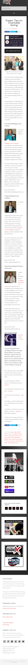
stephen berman (15, 439)
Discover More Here (8, 617)
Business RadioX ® (14, 2)
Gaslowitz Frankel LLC (20, 337)
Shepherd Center (8, 439)
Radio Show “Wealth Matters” (14, 437)
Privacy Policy (6, 624)
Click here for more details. (9, 608)
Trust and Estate (18, 441)
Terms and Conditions (8, 622)
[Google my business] (12, 641)
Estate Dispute (11, 435)
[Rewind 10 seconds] (11, 43)
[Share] (16, 31)
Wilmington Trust (14, 442)
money (6, 437)
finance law (17, 435)
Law (21, 435)
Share (20, 45)
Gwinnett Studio (13, 432)
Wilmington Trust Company (11, 143)
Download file (14, 51)
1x (14, 42)
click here (7, 385)
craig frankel (16, 434)
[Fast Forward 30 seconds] (17, 43)
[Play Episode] (7, 42)
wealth (9, 442)
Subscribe (15, 45)
